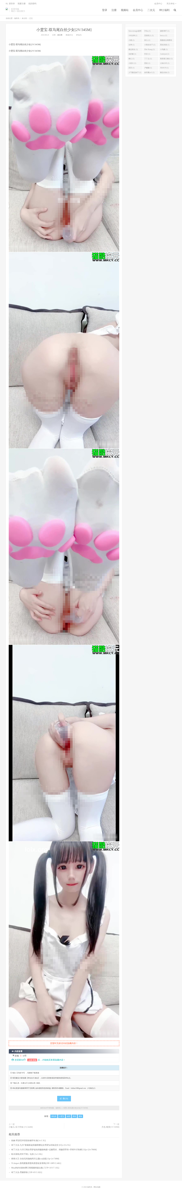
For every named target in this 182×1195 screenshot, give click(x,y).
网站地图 (97, 1187)
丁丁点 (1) (148, 59)
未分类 (24, 18)
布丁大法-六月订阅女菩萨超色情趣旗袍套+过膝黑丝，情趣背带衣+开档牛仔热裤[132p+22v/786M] (54, 1150)
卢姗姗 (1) (148, 68)
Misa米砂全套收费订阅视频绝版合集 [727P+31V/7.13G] (35, 1168)
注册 (114, 10)
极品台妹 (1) (164, 72)
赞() (65, 1099)
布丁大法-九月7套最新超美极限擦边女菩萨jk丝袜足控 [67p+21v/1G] (40, 1145)
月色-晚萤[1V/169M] (110, 1127)
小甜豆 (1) (132, 63)
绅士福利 (164, 10)
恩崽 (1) (147, 63)
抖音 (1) (147, 54)
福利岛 (7, 10)
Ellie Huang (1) (149, 49)
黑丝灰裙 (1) (164, 45)
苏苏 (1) (131, 68)
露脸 (80, 1116)
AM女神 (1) (133, 36)
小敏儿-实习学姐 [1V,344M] (21, 1127)
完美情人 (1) (149, 36)
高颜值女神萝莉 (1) (166, 40)
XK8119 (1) (164, 68)
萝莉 (74, 1116)
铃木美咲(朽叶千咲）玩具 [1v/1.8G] (26, 1154)
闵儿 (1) (147, 40)
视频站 (125, 10)
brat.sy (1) (163, 36)
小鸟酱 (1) (164, 49)
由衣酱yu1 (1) (149, 72)
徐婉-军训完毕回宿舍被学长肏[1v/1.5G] (28, 1140)
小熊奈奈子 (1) (149, 45)
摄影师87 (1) (164, 31)
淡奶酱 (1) (132, 54)
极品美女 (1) (133, 49)
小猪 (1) (131, 40)
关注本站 (171, 4)
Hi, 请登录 (10, 4)
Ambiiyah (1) (164, 54)
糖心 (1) (131, 59)
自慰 (68, 1116)
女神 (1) (131, 45)
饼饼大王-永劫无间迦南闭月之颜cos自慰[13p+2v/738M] (35, 1159)
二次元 (151, 10)
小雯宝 (61, 1116)
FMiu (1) (147, 31)
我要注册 (22, 4)
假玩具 (53, 1116)
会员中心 (138, 10)
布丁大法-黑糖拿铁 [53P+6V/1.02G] (26, 1172)
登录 (104, 10)
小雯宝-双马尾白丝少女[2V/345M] (64, 30)
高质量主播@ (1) (166, 59)
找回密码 (32, 4)
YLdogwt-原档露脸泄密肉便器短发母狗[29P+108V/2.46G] (36, 1163)
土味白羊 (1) (164, 63)
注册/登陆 (32, 1060)
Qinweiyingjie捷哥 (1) (135, 31)
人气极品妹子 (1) (135, 72)
